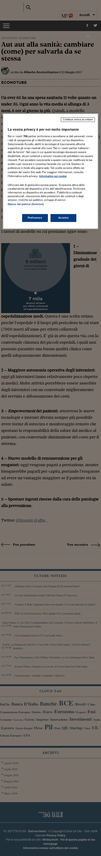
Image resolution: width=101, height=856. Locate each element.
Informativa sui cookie (53, 176)
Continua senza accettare (78, 119)
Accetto (63, 217)
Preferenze (35, 217)
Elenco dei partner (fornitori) (26, 204)
